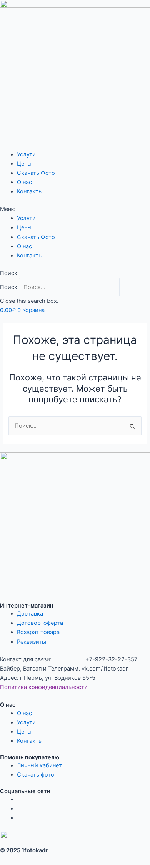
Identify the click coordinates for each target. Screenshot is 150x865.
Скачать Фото (36, 172)
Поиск (8, 287)
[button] (75, 209)
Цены (24, 163)
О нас (24, 182)
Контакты (30, 191)
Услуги (26, 154)
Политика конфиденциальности (44, 687)
